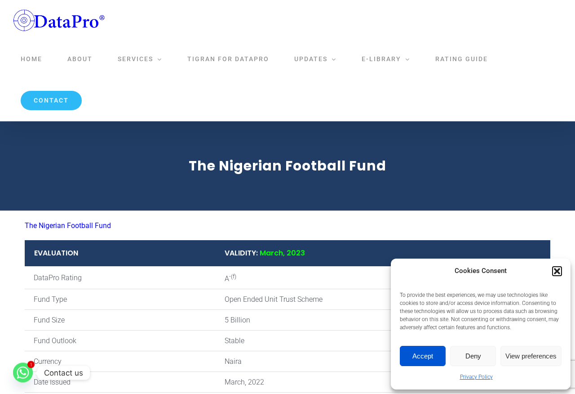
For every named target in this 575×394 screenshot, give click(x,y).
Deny (473, 356)
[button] (557, 271)
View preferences (531, 356)
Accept (422, 356)
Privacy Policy (476, 377)
